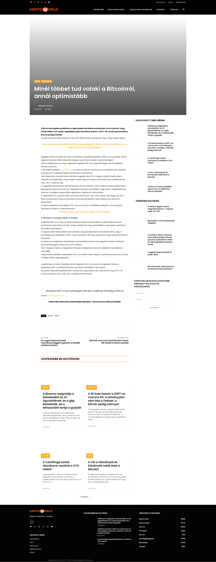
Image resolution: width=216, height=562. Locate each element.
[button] (183, 9)
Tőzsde (45, 387)
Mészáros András (46, 106)
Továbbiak (84, 497)
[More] (66, 121)
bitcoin (50, 316)
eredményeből (66, 169)
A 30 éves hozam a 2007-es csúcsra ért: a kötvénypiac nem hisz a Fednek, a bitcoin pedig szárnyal (106, 399)
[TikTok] (41, 2)
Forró (37, 81)
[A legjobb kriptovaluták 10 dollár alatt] (140, 255)
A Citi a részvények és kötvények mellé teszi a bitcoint (104, 465)
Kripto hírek (46, 81)
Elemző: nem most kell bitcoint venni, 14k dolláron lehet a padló (109, 341)
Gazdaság (91, 387)
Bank (89, 456)
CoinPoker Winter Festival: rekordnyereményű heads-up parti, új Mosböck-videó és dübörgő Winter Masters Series (160, 240)
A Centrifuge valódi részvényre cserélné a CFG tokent (61, 465)
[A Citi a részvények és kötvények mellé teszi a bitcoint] (107, 445)
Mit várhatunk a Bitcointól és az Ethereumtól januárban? (161, 267)
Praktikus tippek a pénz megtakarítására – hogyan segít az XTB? (160, 209)
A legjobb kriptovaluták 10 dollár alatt (160, 253)
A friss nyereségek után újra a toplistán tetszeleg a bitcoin (93, 290)
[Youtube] (49, 2)
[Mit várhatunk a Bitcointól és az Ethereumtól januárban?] (140, 269)
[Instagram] (38, 2)
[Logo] (54, 9)
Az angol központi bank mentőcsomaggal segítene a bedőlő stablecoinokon (60, 343)
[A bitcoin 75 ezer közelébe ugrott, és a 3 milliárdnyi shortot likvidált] (140, 190)
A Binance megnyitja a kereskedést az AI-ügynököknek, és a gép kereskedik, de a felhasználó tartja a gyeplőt (62, 401)
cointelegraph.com (55, 295)
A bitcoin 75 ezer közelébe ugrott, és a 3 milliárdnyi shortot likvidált (160, 189)
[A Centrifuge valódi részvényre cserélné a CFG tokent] (62, 445)
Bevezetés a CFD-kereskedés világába (161, 221)
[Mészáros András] (36, 106)
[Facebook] (34, 2)
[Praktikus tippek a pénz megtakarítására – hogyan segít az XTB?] (140, 209)
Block (57, 316)
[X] (45, 2)
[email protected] (44, 522)
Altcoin (45, 456)
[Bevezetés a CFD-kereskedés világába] (140, 224)
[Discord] (31, 2)
